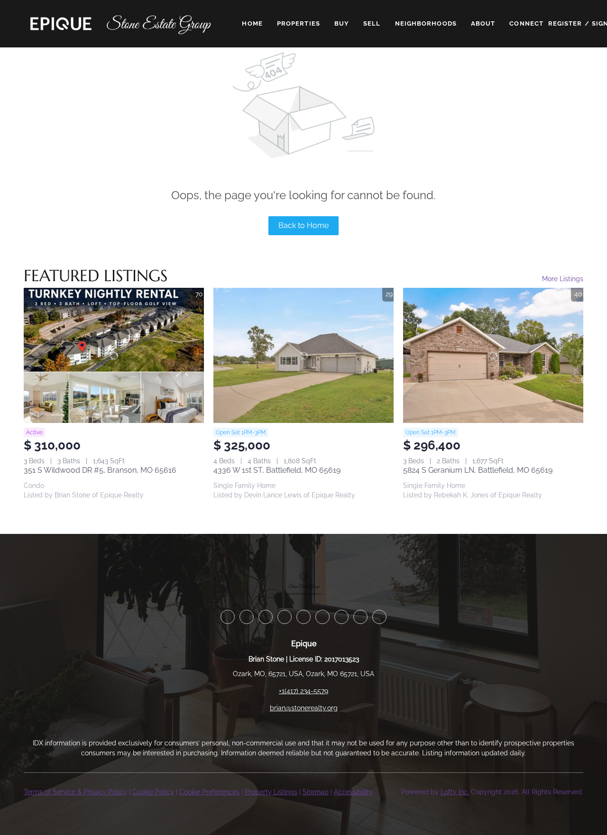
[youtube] (341, 617)
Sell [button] (371, 23)
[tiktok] (360, 617)
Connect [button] (526, 23)
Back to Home (303, 225)
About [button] (483, 23)
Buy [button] (341, 23)
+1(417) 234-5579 (303, 691)
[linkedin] (246, 617)
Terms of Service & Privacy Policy (75, 792)
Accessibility (353, 792)
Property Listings (271, 792)
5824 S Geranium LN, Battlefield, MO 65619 (477, 470)
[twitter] (265, 617)
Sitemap (316, 792)
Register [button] (565, 23)
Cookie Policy (153, 792)
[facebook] (228, 617)
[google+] (379, 617)
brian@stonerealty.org (304, 708)
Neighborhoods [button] (426, 23)
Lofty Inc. (455, 792)
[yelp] (303, 617)
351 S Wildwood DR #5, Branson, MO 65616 (100, 470)
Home (252, 23)
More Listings (562, 279)
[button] (61, 23)
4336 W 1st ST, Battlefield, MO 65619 (276, 470)
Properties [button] (298, 23)
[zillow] (284, 617)
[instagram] (322, 617)
